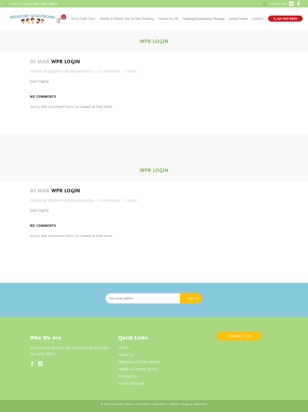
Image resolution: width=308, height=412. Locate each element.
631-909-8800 (42, 354)
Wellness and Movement (139, 362)
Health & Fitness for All (137, 369)
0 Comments (109, 71)
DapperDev (200, 404)
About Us (126, 355)
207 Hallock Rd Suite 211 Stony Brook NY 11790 (69, 348)
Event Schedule (131, 383)
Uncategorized (75, 71)
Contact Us (127, 376)
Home (123, 347)
